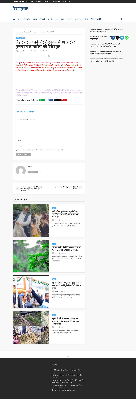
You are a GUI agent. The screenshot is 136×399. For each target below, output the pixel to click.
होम (19, 19)
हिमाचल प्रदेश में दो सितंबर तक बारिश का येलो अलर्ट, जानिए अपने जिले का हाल (66, 248)
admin (20, 51)
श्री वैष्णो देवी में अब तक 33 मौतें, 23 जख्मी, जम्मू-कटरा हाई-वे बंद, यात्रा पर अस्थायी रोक (65, 321)
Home (32, 1)
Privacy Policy (66, 1)
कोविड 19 (42, 19)
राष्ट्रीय (35, 19)
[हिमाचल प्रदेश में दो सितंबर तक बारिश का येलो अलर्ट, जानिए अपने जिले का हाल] (31, 256)
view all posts (32, 171)
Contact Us (47, 1)
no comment (38, 51)
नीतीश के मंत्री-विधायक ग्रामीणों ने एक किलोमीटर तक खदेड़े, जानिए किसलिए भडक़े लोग (65, 214)
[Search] (121, 19)
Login (99, 19)
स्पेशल (92, 19)
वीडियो (86, 19)
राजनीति (50, 19)
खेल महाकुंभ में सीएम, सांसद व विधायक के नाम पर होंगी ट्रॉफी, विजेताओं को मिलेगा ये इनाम (66, 285)
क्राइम (62, 19)
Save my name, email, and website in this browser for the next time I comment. (40, 150)
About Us (38, 1)
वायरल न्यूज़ (78, 19)
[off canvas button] (14, 19)
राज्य (56, 19)
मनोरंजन (69, 19)
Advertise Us (56, 1)
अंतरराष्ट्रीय (26, 19)
